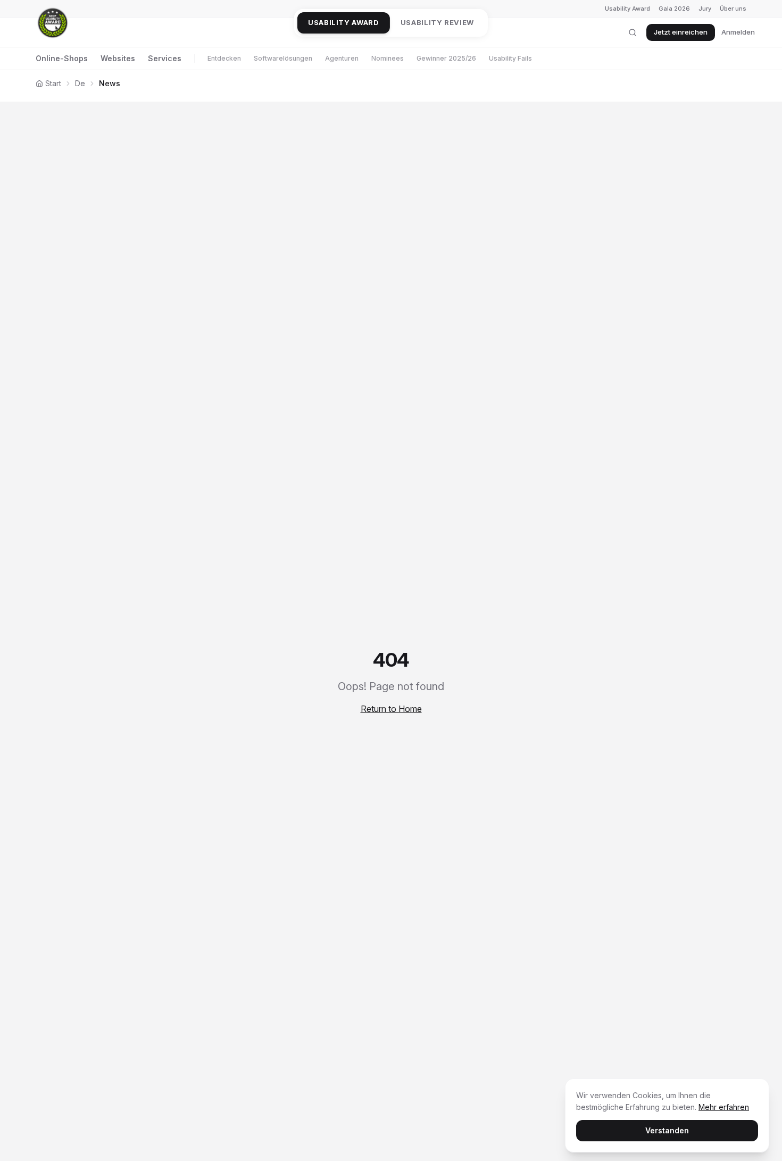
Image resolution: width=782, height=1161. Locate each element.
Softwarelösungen (283, 58)
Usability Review (437, 22)
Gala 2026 (674, 8)
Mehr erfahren (723, 1107)
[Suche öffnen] (632, 32)
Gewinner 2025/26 (446, 58)
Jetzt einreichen (681, 32)
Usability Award (627, 8)
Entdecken (224, 58)
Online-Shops (62, 58)
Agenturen (342, 58)
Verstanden (667, 1130)
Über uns (733, 8)
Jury (704, 8)
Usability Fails (510, 58)
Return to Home (391, 708)
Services (164, 58)
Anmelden (738, 32)
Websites (118, 58)
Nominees (387, 58)
